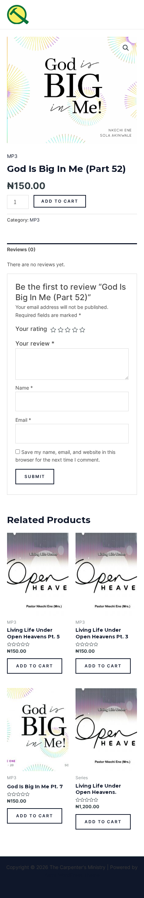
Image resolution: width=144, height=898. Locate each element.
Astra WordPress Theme (72, 875)
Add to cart (59, 201)
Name (24, 388)
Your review (35, 343)
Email (23, 420)
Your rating (31, 328)
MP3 (12, 156)
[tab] (72, 249)
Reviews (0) (21, 249)
